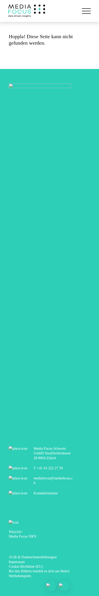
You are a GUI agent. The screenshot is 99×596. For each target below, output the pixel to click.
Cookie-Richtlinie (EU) (26, 566)
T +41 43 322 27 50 (48, 468)
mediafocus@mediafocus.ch (53, 480)
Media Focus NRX (23, 536)
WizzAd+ (16, 532)
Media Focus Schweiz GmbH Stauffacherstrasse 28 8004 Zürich (52, 453)
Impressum (17, 562)
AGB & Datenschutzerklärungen (33, 557)
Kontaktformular (46, 493)
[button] (86, 11)
